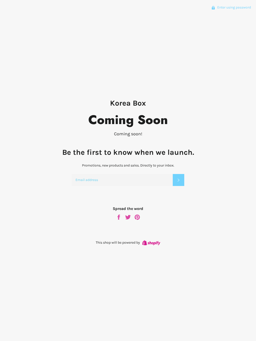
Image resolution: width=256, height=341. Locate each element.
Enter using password (233, 7)
